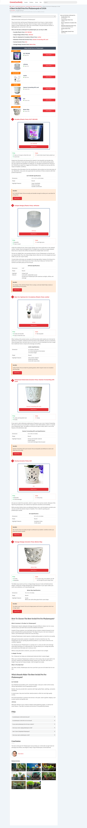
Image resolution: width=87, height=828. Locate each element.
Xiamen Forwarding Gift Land (68, 26)
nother (68, 23)
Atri (65, 29)
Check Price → (49, 54)
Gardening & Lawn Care (20, 6)
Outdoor (31, 2)
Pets (41, 2)
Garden (13, 6)
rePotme (67, 20)
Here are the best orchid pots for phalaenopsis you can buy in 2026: (68, 15)
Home (36, 2)
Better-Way (67, 32)
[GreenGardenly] (10, 6)
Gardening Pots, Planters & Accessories (34, 6)
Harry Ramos (13, 10)
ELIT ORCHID (65, 17)
